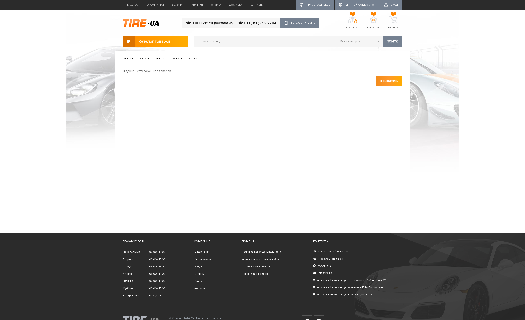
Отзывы (199, 274)
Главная (133, 4)
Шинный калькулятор (255, 274)
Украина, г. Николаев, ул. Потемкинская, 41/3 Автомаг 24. (352, 280)
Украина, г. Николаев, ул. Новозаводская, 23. (345, 294)
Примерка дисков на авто (257, 266)
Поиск (392, 41)
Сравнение (352, 22)
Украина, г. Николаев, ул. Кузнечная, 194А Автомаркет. (350, 287)
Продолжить (389, 81)
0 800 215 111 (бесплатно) (331, 251)
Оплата (216, 4)
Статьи (198, 281)
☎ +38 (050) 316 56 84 (257, 23)
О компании (155, 4)
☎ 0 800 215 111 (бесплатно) (209, 23)
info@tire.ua (325, 273)
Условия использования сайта (260, 259)
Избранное (373, 22)
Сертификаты (202, 259)
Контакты (256, 4)
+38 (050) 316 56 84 (328, 258)
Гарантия (196, 4)
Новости (199, 288)
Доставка (235, 4)
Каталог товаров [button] (155, 41)
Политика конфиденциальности (261, 251)
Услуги (177, 4)
